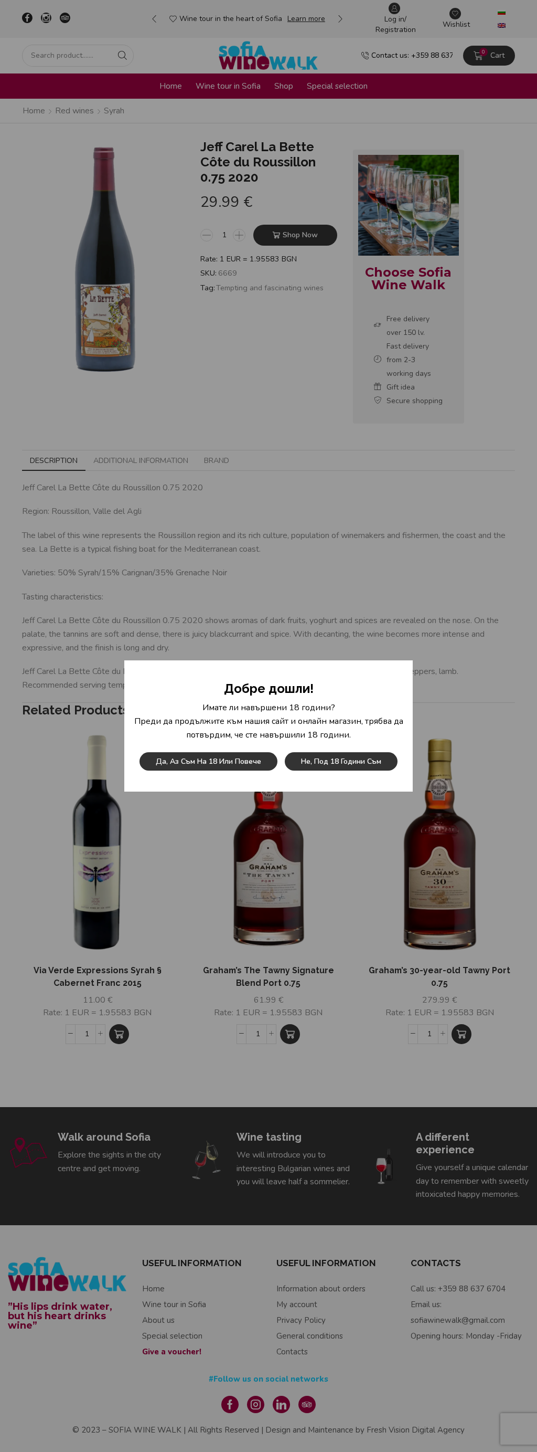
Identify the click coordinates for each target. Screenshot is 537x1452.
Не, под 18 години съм (341, 761)
